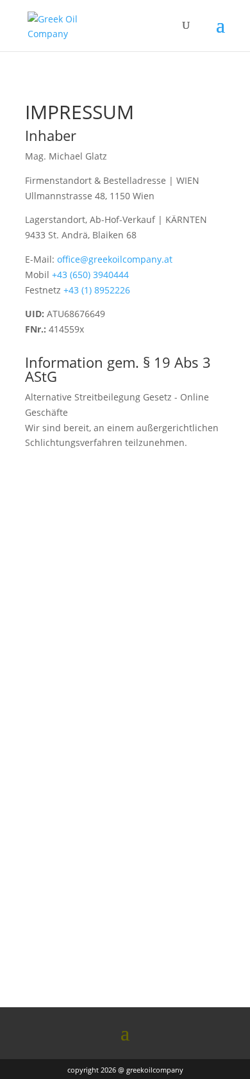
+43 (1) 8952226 (96, 290)
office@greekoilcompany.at (114, 259)
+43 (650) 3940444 (90, 274)
